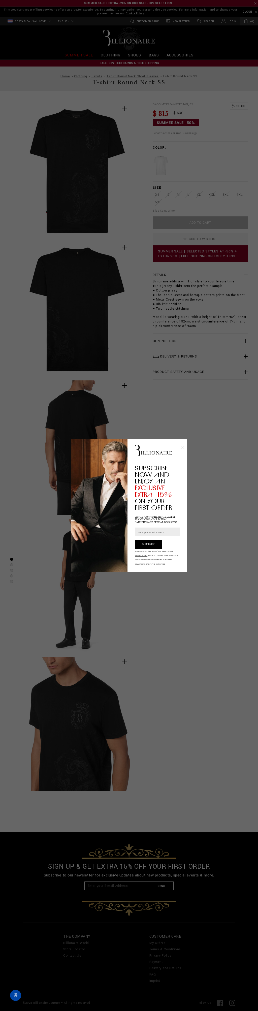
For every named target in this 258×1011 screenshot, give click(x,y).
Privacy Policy (141, 555)
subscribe (148, 544)
